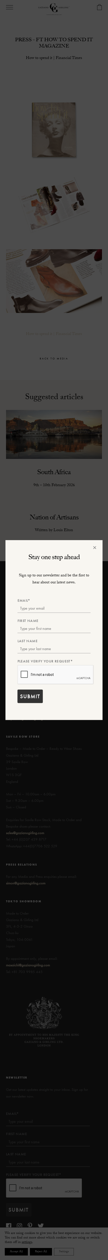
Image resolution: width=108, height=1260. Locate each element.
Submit (30, 696)
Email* (24, 600)
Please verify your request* (45, 661)
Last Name (28, 641)
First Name (28, 620)
